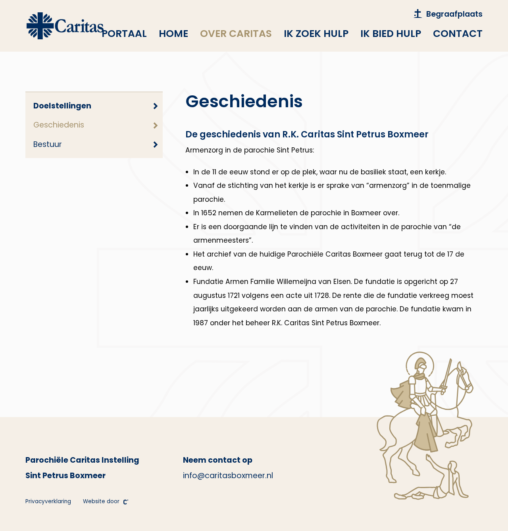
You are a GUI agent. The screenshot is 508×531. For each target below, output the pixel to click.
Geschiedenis (58, 125)
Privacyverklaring (48, 501)
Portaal (124, 34)
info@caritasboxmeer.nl (228, 475)
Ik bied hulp (390, 34)
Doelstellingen (62, 105)
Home (173, 34)
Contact (458, 34)
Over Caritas (236, 34)
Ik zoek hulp (316, 34)
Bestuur (47, 144)
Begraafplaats (454, 14)
